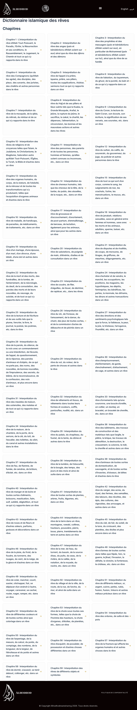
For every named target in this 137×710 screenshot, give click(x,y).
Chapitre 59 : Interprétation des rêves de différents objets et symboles (68, 671)
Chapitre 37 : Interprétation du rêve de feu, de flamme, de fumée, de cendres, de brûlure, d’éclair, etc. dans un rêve (24, 467)
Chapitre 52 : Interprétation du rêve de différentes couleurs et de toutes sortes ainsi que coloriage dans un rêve (24, 616)
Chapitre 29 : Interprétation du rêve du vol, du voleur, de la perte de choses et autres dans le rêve (68, 363)
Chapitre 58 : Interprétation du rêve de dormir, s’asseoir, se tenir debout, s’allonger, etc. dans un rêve (24, 671)
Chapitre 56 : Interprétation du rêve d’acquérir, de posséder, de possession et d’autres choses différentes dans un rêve (68, 645)
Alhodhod (20, 9)
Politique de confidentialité (114, 692)
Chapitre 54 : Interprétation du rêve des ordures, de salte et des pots (113, 616)
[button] (100, 8)
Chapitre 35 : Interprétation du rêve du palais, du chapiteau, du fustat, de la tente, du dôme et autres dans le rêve (68, 436)
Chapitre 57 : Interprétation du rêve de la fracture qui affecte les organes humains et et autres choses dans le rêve (113, 645)
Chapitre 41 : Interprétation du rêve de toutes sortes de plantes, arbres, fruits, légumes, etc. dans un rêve (68, 496)
